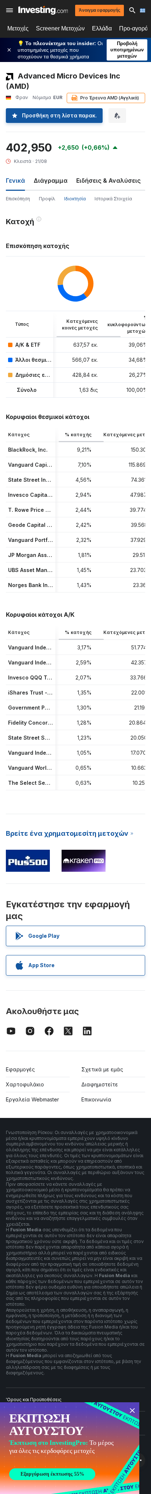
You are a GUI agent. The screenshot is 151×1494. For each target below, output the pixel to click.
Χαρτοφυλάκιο (25, 1084)
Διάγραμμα (50, 180)
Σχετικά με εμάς (102, 1069)
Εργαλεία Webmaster (32, 1099)
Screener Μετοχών (60, 28)
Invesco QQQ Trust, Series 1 (44, 677)
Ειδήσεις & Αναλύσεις (108, 180)
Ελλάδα (102, 28)
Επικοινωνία (96, 1099)
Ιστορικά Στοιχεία (113, 198)
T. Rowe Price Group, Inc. (41, 510)
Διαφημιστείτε (99, 1084)
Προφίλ (47, 198)
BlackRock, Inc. (28, 450)
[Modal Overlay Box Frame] (69, 1448)
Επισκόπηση (18, 198)
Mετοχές (18, 28)
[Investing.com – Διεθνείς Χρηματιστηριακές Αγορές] (43, 10)
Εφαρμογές (20, 1069)
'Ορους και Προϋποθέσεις (34, 1399)
